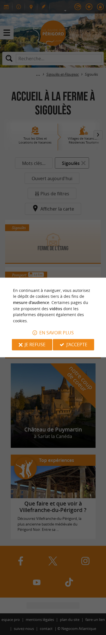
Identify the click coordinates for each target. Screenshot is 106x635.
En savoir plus (56, 333)
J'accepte (76, 345)
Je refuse (35, 345)
